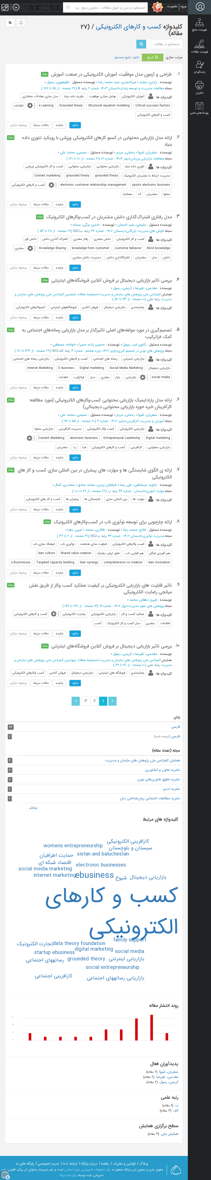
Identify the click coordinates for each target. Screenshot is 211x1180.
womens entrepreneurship (73, 846)
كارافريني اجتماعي (53, 976)
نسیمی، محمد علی (73, 152)
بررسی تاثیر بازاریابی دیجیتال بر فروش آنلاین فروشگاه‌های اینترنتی (111, 280)
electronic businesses (101, 865)
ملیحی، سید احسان (132, 225)
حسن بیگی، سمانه (86, 225)
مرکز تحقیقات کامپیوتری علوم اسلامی (87, 1169)
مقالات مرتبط (41, 125)
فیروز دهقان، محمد (143, 600)
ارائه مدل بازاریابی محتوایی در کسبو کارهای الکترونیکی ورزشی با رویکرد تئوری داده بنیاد (97, 141)
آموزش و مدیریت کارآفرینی (145, 421)
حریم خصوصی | (47, 1163)
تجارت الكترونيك (35, 944)
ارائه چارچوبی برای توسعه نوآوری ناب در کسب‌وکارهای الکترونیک (113, 522)
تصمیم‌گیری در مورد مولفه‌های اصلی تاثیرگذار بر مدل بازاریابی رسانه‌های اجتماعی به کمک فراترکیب (97, 333)
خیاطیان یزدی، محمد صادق (97, 485)
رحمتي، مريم (125, 415)
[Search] (68, 7)
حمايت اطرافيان (56, 855)
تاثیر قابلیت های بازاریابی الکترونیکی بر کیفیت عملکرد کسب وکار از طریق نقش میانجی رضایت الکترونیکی (100, 589)
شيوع (121, 878)
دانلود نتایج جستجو (127, 57)
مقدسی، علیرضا (146, 288)
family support (129, 940)
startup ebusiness (54, 953)
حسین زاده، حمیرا (92, 344)
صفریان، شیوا (147, 152)
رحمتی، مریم (125, 152)
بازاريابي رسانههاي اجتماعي (115, 978)
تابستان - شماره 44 (132, 491)
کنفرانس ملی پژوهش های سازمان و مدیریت (130, 294)
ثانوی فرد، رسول (134, 344)
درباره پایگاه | (88, 1163)
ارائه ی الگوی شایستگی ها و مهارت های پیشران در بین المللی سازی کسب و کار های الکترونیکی (94, 473)
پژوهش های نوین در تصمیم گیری (141, 350)
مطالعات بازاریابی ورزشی (147, 158)
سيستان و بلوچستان (130, 848)
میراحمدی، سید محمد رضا (117, 82)
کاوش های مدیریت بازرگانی (145, 231)
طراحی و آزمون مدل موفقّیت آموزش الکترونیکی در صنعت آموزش (111, 74)
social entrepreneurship (112, 967)
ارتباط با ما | (69, 1163)
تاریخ (151, 57)
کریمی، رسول (122, 288)
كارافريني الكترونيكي (128, 841)
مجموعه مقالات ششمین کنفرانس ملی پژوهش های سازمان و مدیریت (93, 297)
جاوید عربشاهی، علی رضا (138, 485)
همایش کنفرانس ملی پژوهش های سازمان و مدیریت (142, 760)
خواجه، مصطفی (64, 344)
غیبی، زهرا (74, 530)
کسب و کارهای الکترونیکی (127, 27)
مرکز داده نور (69, 1175)
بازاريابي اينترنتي (126, 959)
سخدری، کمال (65, 485)
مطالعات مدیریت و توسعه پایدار (142, 88)
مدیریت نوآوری (153, 536)
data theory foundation (79, 944)
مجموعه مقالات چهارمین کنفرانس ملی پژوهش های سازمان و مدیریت (93, 662)
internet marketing (54, 875)
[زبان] (16, 7)
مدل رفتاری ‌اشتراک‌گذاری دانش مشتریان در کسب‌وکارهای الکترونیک (109, 217)
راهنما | (104, 1163)
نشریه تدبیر (171, 789)
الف (175, 1110)
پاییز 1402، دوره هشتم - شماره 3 (93, 350)
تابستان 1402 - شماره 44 (124, 536)
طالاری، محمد (95, 530)
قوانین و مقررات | (123, 1163)
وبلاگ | (142, 1163)
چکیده (59, 125)
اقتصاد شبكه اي (54, 863)
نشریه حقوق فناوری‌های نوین (158, 779)
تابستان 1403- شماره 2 (103, 88)
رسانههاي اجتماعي (45, 960)
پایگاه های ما (25, 1163)
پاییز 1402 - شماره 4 (110, 421)
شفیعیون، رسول (58, 82)
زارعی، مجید (148, 82)
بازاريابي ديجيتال (148, 877)
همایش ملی (169, 1134)
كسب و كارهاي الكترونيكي (111, 912)
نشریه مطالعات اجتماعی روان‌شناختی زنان (150, 798)
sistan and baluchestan (103, 854)
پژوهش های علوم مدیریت (146, 606)
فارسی (175, 727)
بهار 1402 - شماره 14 (112, 606)
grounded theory (86, 959)
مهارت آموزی (155, 491)
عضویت (172, 6)
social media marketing (45, 869)
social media (129, 952)
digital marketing (94, 949)
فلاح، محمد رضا (134, 530)
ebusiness (94, 875)
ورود (183, 6)
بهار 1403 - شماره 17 (114, 158)
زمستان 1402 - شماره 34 (107, 231)
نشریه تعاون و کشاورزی (162, 770)
